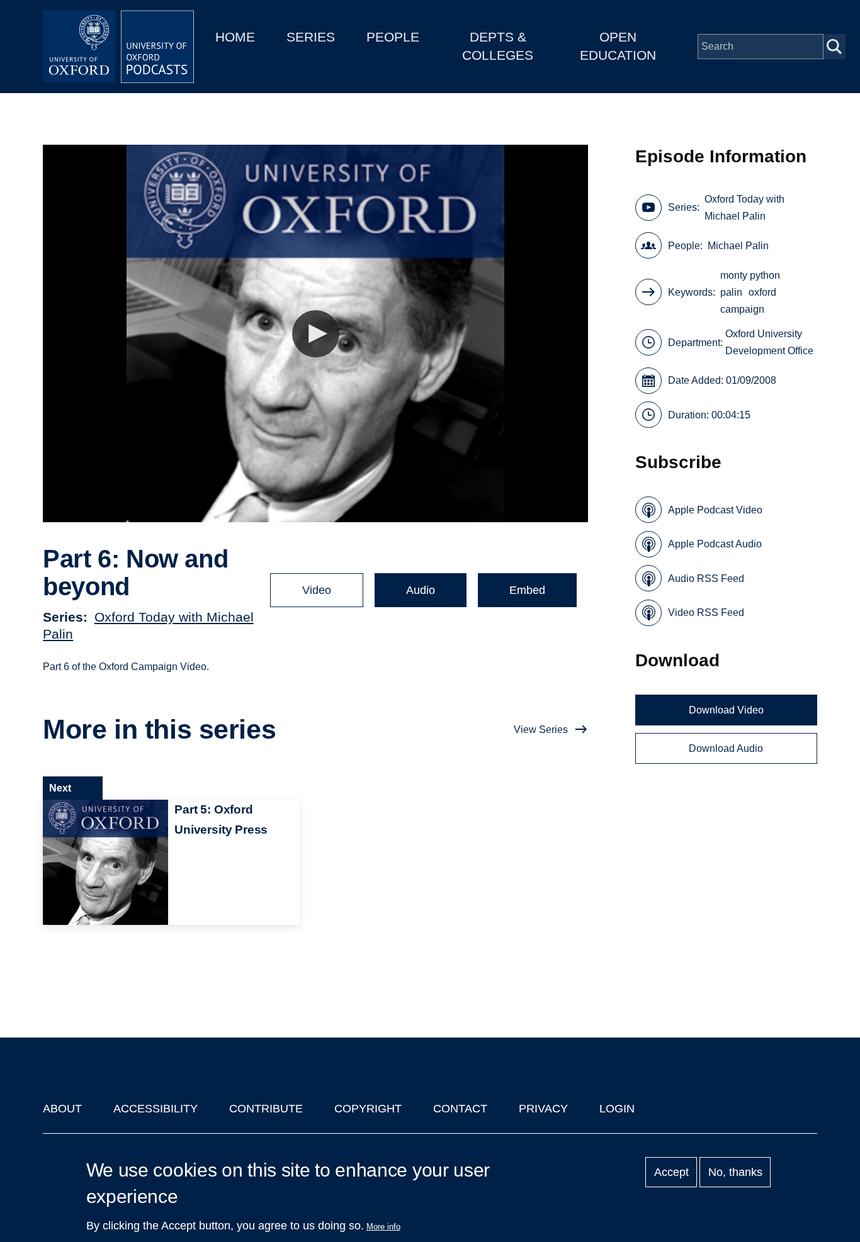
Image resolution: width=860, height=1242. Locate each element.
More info (383, 1226)
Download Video (726, 710)
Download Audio (726, 748)
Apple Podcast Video (715, 510)
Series (310, 37)
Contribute (266, 1108)
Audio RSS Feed (706, 578)
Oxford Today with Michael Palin (744, 207)
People (392, 37)
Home (235, 37)
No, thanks (735, 1172)
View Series (541, 729)
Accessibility (155, 1108)
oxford (762, 292)
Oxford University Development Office (769, 342)
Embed (527, 590)
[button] (315, 333)
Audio (420, 590)
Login (617, 1108)
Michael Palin (738, 245)
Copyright (368, 1108)
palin (731, 292)
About (62, 1108)
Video (316, 590)
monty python (750, 275)
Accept (671, 1172)
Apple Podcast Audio (715, 544)
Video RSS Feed (706, 612)
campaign (742, 309)
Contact (460, 1108)
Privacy (543, 1108)
